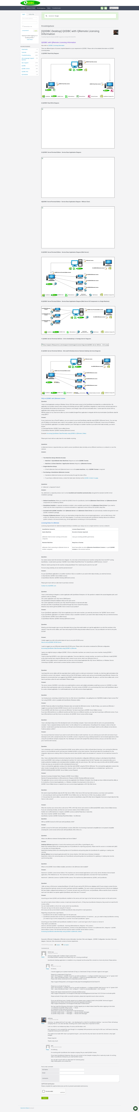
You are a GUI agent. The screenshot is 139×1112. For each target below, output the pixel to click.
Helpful (58, 945)
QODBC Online (30, 68)
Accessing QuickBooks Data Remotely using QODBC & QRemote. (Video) (66, 433)
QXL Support (30, 62)
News (48, 8)
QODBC (30, 65)
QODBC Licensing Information (56, 45)
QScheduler (30, 74)
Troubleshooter (56, 8)
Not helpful (66, 945)
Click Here (29, 39)
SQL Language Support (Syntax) (30, 59)
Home (23, 8)
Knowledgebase (41, 8)
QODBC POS (30, 71)
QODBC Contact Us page (91, 478)
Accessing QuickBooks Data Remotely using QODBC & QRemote (58, 648)
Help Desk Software (24, 1108)
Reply (42, 957)
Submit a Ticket (30, 8)
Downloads (30, 49)
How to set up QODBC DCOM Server (51, 642)
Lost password (25, 30)
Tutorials (30, 52)
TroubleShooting (30, 55)
